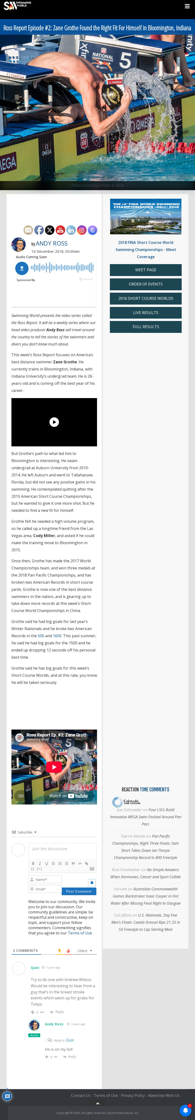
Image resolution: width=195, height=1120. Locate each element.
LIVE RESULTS (145, 312)
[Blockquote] (73, 863)
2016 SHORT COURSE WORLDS (145, 298)
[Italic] (40, 863)
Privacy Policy (133, 1095)
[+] (39, 869)
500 (41, 635)
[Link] (86, 863)
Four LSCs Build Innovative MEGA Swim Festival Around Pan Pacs (145, 817)
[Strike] (53, 863)
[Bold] (33, 863)
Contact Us (81, 1095)
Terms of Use (80, 933)
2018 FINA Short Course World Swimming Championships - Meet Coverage (146, 249)
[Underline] (46, 863)
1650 (57, 635)
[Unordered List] (66, 863)
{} (32, 869)
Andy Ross (52, 243)
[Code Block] (80, 863)
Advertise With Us (164, 1095)
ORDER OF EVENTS (146, 284)
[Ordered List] (60, 863)
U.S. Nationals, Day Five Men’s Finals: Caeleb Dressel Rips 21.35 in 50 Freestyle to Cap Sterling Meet (145, 922)
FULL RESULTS (146, 326)
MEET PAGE (145, 269)
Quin (70, 1040)
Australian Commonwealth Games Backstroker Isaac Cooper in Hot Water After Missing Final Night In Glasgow (145, 896)
